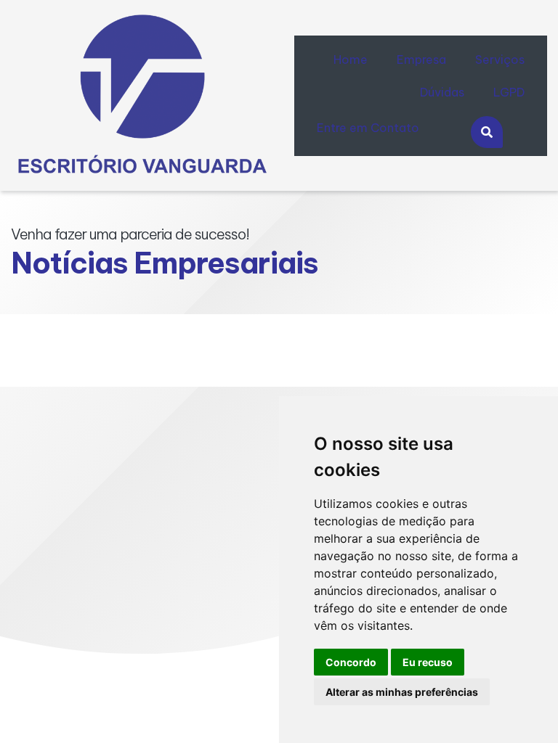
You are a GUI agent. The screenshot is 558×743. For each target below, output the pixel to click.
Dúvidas (442, 92)
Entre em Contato (368, 127)
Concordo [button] (351, 662)
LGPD (509, 92)
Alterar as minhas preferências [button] (402, 692)
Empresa (421, 59)
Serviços (500, 59)
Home (350, 59)
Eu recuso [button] (428, 662)
